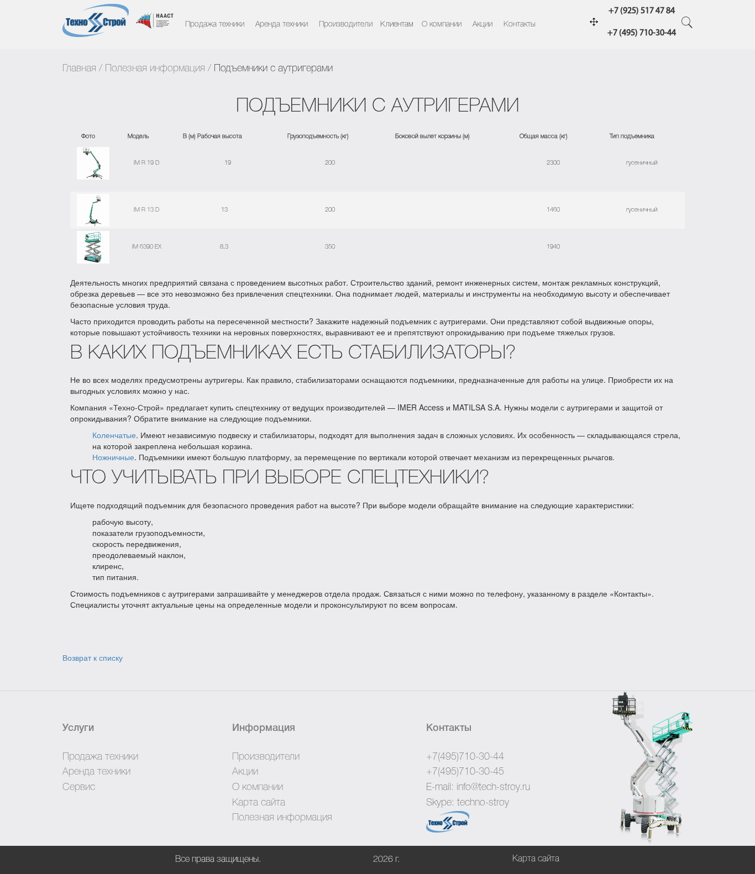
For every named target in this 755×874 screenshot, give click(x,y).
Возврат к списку (92, 657)
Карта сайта (258, 802)
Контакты (520, 24)
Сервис (78, 787)
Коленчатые (114, 434)
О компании (442, 24)
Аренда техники (281, 24)
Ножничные (113, 456)
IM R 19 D (146, 163)
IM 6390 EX (146, 247)
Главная (79, 68)
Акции (482, 24)
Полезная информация (155, 68)
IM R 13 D (146, 210)
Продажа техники (214, 24)
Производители (346, 24)
